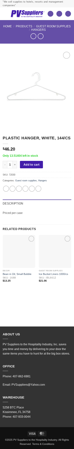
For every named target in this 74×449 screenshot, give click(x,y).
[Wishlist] (50, 14)
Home (7, 26)
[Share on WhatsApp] (6, 189)
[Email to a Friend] (25, 189)
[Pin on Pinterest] (32, 189)
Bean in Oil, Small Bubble (17, 274)
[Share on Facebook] (12, 189)
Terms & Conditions (43, 443)
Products (24, 26)
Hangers (38, 29)
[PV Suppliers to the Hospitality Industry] (28, 14)
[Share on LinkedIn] (38, 189)
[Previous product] (40, 36)
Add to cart (32, 164)
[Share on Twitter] (19, 189)
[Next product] (33, 36)
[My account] (59, 14)
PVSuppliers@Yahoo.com (28, 384)
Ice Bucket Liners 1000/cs (53, 274)
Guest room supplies (53, 26)
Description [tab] (13, 203)
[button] (5, 14)
